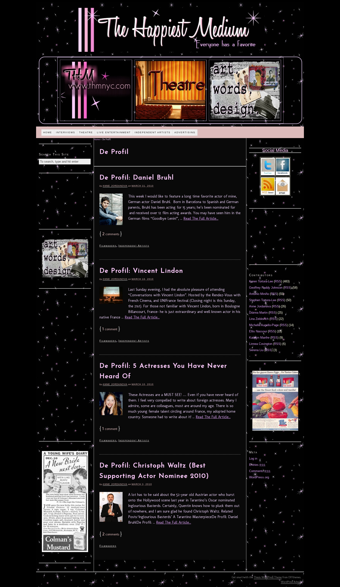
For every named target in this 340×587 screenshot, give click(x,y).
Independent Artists (152, 132)
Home (47, 132)
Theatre (86, 132)
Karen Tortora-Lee (261, 281)
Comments (259, 471)
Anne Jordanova (115, 186)
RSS (278, 281)
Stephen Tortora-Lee (262, 300)
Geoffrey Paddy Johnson (265, 287)
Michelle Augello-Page (264, 325)
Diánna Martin (258, 312)
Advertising (184, 132)
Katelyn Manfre (259, 337)
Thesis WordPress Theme (268, 577)
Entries (257, 465)
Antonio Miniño (259, 294)
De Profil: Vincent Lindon (141, 271)
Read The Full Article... (200, 218)
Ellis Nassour (258, 331)
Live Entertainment (114, 132)
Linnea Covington (260, 344)
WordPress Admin (291, 582)
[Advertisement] (65, 200)
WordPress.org (259, 477)
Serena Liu (256, 350)
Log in (253, 458)
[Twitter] (268, 174)
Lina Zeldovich (259, 319)
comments (110, 234)
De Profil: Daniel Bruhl (136, 178)
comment (109, 329)
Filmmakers (107, 245)
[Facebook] (283, 174)
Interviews (65, 132)
